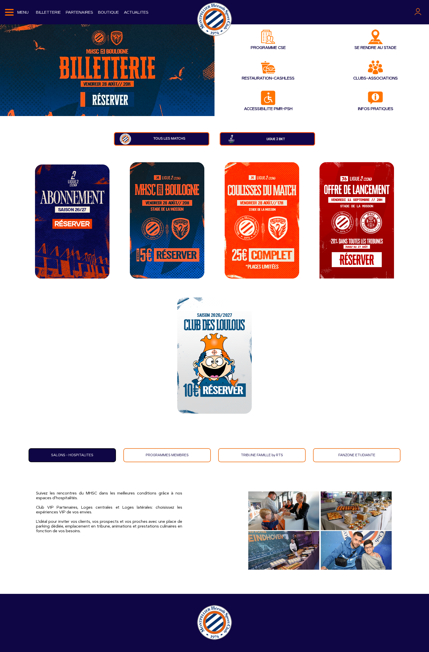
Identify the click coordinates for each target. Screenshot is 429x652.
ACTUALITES (136, 12)
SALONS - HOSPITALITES (72, 455)
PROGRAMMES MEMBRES (167, 455)
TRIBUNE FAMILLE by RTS (262, 455)
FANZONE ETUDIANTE (356, 455)
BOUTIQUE (108, 12)
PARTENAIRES (79, 12)
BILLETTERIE (48, 12)
